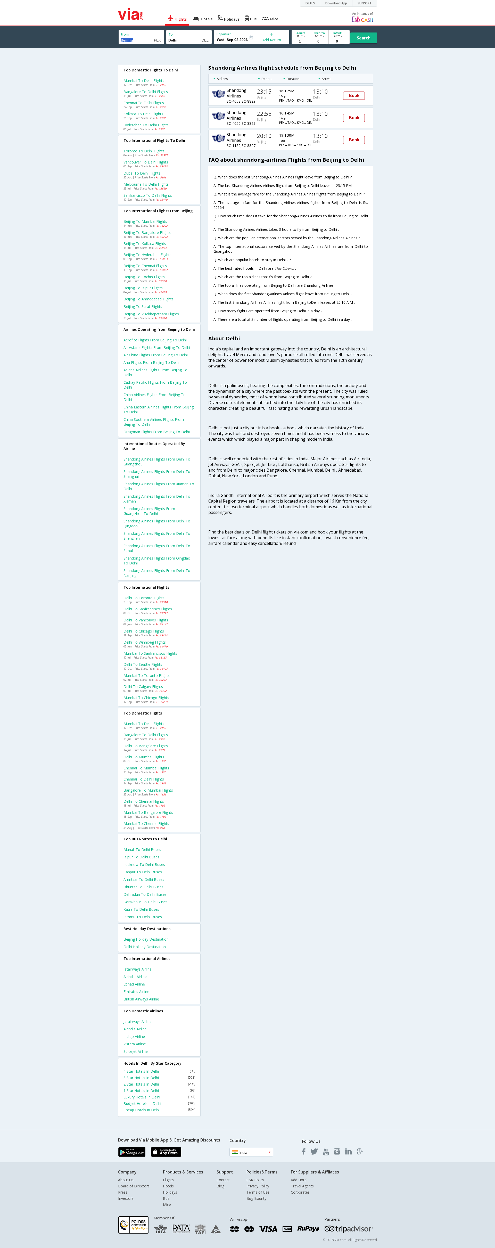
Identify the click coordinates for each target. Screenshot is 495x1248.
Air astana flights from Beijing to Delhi (156, 347)
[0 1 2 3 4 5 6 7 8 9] (319, 41)
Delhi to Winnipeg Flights (144, 642)
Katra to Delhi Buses (141, 909)
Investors (126, 1198)
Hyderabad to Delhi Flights (146, 124)
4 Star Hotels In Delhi (159, 1071)
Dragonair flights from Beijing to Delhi (156, 431)
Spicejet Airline (135, 1051)
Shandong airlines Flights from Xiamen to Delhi (158, 486)
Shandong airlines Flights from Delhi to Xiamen (156, 499)
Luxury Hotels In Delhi (159, 1097)
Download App (336, 3)
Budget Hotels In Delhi (159, 1103)
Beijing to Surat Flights (142, 306)
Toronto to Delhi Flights (143, 151)
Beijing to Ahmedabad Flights (148, 299)
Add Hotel (299, 1179)
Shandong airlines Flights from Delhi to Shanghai (156, 474)
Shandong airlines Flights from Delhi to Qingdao (156, 523)
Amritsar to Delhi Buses (143, 879)
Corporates (300, 1192)
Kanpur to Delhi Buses (142, 871)
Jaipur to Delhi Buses (141, 857)
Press (122, 1192)
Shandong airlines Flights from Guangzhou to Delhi (149, 511)
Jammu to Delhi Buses (142, 916)
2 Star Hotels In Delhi (159, 1084)
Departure (224, 34)
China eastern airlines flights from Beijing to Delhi (158, 409)
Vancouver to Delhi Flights (145, 162)
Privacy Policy (257, 1186)
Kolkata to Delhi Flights (143, 113)
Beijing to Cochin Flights (144, 276)
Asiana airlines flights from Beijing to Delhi (155, 372)
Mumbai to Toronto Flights (146, 675)
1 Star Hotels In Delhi (159, 1090)
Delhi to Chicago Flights (143, 631)
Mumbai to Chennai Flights (146, 823)
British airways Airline (141, 999)
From (125, 34)
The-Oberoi (285, 268)
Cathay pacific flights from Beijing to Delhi (155, 385)
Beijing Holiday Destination (146, 939)
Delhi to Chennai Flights (143, 801)
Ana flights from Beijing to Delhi (151, 362)
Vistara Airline (134, 1043)
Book (354, 95)
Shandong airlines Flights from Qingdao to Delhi (156, 560)
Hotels (168, 1186)
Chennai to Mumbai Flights (146, 768)
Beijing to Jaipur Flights (143, 287)
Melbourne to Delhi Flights (146, 184)
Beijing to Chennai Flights (145, 265)
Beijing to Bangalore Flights (147, 232)
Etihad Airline (134, 984)
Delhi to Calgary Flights (143, 686)
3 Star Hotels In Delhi (159, 1077)
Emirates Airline (136, 991)
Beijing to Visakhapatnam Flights (151, 313)
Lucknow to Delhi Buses (144, 864)
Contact (223, 1179)
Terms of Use (257, 1192)
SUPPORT (365, 3)
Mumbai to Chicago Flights (146, 697)
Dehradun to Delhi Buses (145, 894)
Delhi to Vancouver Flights (145, 620)
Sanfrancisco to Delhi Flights (147, 195)
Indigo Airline (134, 1036)
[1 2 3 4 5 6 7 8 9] (300, 41)
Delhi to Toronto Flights (143, 597)
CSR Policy (255, 1179)
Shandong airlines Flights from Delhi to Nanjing (156, 573)
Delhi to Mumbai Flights (143, 756)
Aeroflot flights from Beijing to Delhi (155, 340)
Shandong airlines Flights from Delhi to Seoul (156, 548)
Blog (220, 1186)
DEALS (310, 3)
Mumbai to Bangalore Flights (148, 812)
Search (363, 38)
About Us (126, 1179)
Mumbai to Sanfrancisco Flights (150, 653)
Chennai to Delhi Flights (143, 102)
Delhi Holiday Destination (144, 946)
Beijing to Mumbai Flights (145, 221)
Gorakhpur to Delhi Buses (145, 901)
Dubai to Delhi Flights (141, 173)
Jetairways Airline (137, 969)
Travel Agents (302, 1186)
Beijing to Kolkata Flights (144, 243)
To (171, 34)
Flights (168, 1179)
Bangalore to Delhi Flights (145, 91)
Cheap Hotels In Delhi (159, 1109)
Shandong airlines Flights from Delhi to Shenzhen (156, 536)
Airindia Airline (135, 976)
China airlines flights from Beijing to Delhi (154, 397)
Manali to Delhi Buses (142, 849)
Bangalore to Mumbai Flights (148, 790)
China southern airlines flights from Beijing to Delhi (153, 422)
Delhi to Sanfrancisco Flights (147, 608)
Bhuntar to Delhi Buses (143, 886)
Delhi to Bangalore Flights (145, 745)
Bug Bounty (256, 1198)
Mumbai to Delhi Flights (143, 80)
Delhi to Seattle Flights (142, 664)
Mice (167, 1204)
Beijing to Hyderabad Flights (147, 254)
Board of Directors (134, 1186)
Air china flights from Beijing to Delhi (155, 354)
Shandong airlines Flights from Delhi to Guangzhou (156, 461)
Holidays (170, 1192)
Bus (166, 1198)
